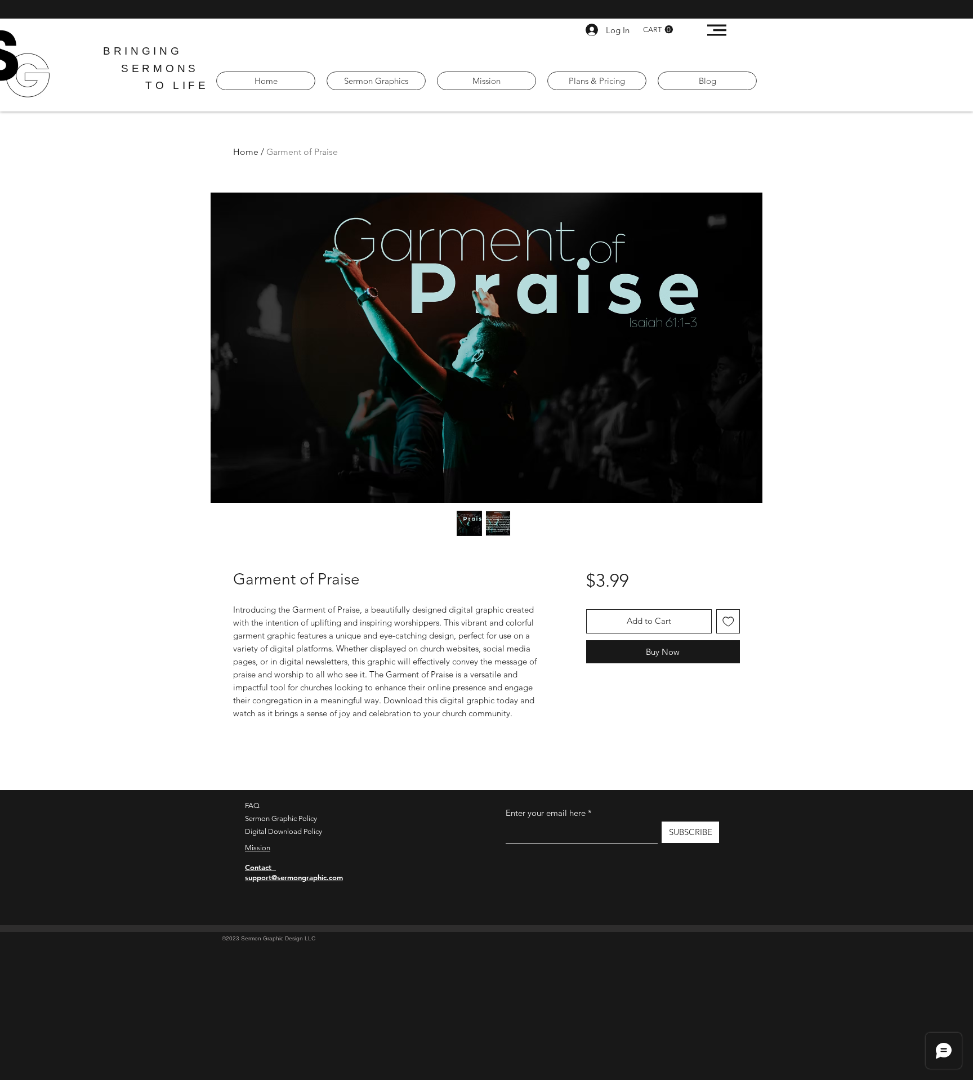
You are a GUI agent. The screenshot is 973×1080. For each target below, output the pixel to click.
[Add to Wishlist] (728, 621)
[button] (658, 29)
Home (245, 151)
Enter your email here (546, 813)
